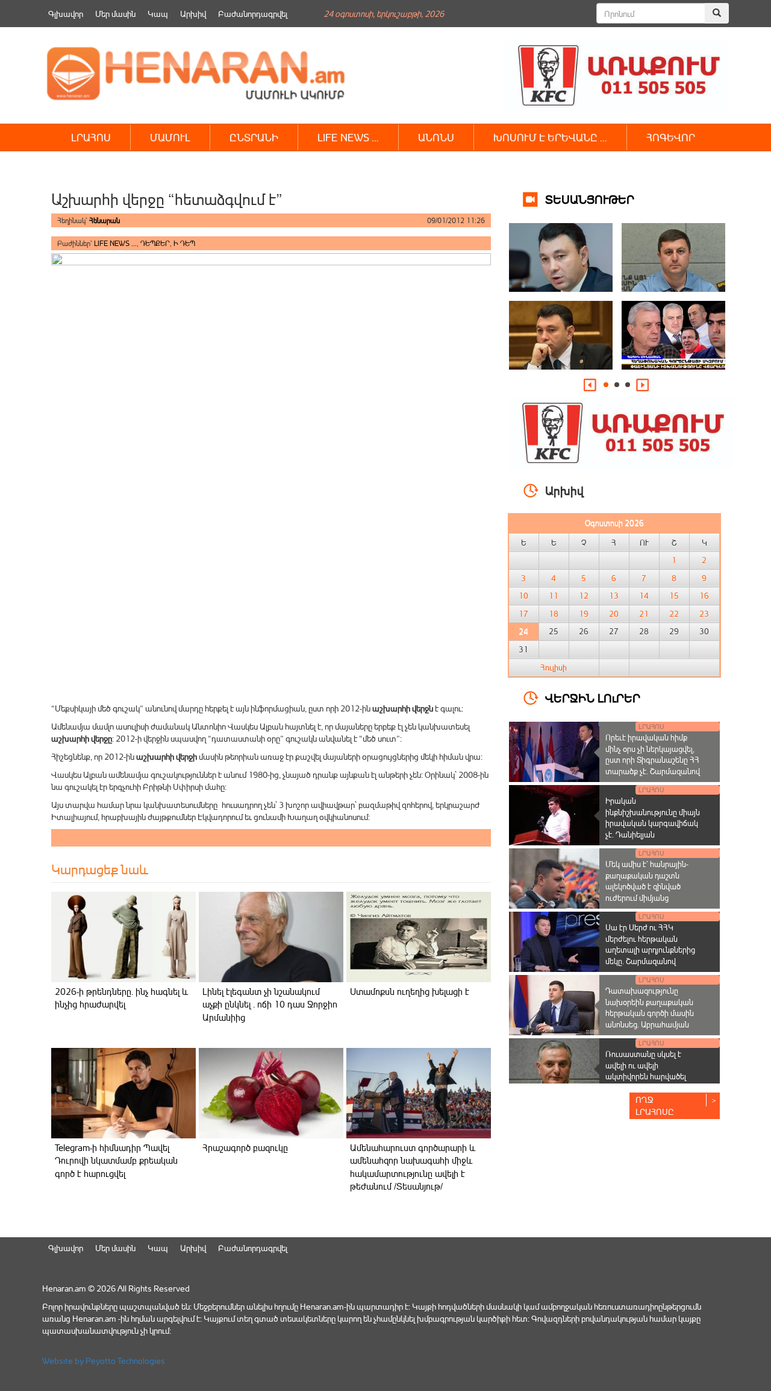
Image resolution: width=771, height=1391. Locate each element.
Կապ (158, 13)
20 (614, 614)
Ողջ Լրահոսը (654, 1105)
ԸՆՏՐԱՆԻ (253, 137)
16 (704, 596)
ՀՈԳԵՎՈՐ (670, 137)
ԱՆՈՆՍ (436, 137)
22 (674, 614)
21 (644, 614)
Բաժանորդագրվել (252, 13)
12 (583, 596)
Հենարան (104, 220)
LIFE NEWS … (348, 137)
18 (553, 614)
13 (614, 596)
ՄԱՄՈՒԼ (170, 137)
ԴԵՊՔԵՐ (155, 243)
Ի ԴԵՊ (184, 243)
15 (674, 596)
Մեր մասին (115, 13)
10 (523, 596)
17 (523, 614)
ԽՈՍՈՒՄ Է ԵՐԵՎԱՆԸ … (550, 137)
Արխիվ (193, 13)
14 (644, 596)
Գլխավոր (65, 13)
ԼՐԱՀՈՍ (91, 137)
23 (704, 614)
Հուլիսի (553, 667)
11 (553, 596)
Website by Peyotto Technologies (103, 1360)
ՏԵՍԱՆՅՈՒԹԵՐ (589, 198)
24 (523, 631)
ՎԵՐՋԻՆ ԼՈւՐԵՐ (592, 697)
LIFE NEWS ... (115, 243)
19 (583, 614)
